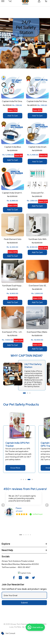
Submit (24, 602)
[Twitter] (34, 577)
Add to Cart (13, 116)
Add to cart (12, 160)
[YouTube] (27, 577)
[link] (25, 43)
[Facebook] (14, 577)
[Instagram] (21, 577)
